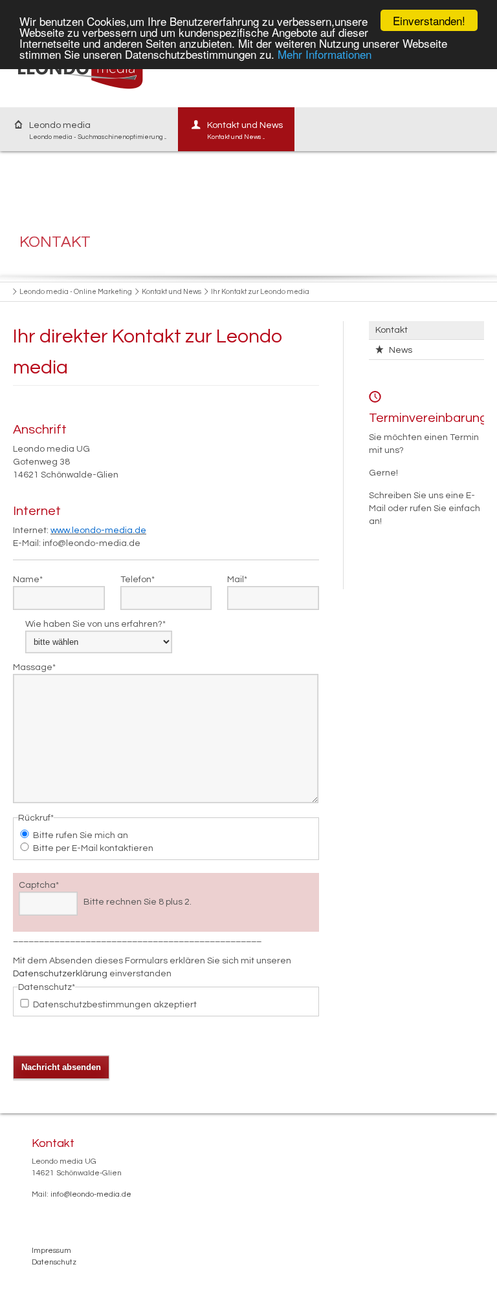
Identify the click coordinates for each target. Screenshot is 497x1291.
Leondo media (97, 130)
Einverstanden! (429, 20)
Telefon (137, 578)
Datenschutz (54, 1262)
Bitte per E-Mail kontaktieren (93, 848)
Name (28, 578)
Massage (34, 666)
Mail (237, 578)
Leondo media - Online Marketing (75, 291)
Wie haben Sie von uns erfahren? (95, 623)
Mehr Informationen (324, 54)
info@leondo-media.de (90, 1194)
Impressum (51, 1250)
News (400, 350)
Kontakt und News (245, 130)
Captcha (39, 884)
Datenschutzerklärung (60, 973)
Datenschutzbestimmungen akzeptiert (115, 1004)
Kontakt (391, 330)
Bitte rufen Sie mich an (80, 835)
